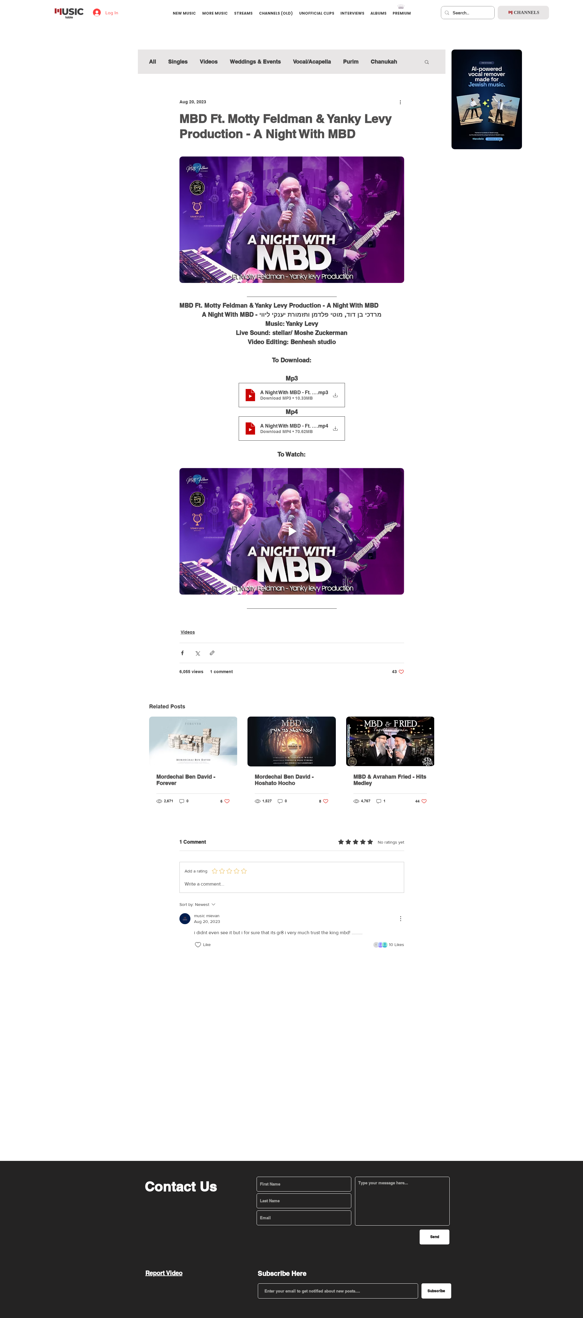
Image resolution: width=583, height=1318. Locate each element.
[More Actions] (400, 918)
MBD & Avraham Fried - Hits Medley (389, 779)
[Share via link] (212, 653)
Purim (351, 61)
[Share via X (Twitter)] (197, 653)
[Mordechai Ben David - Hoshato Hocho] (291, 741)
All (152, 61)
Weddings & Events (255, 61)
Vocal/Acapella (312, 61)
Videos (209, 61)
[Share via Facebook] (182, 653)
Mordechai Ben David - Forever (185, 779)
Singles (178, 61)
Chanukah (384, 61)
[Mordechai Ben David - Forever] (193, 741)
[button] (427, 61)
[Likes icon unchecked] (198, 944)
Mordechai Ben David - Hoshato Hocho (284, 779)
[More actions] (400, 101)
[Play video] (291, 531)
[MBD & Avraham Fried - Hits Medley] (390, 741)
